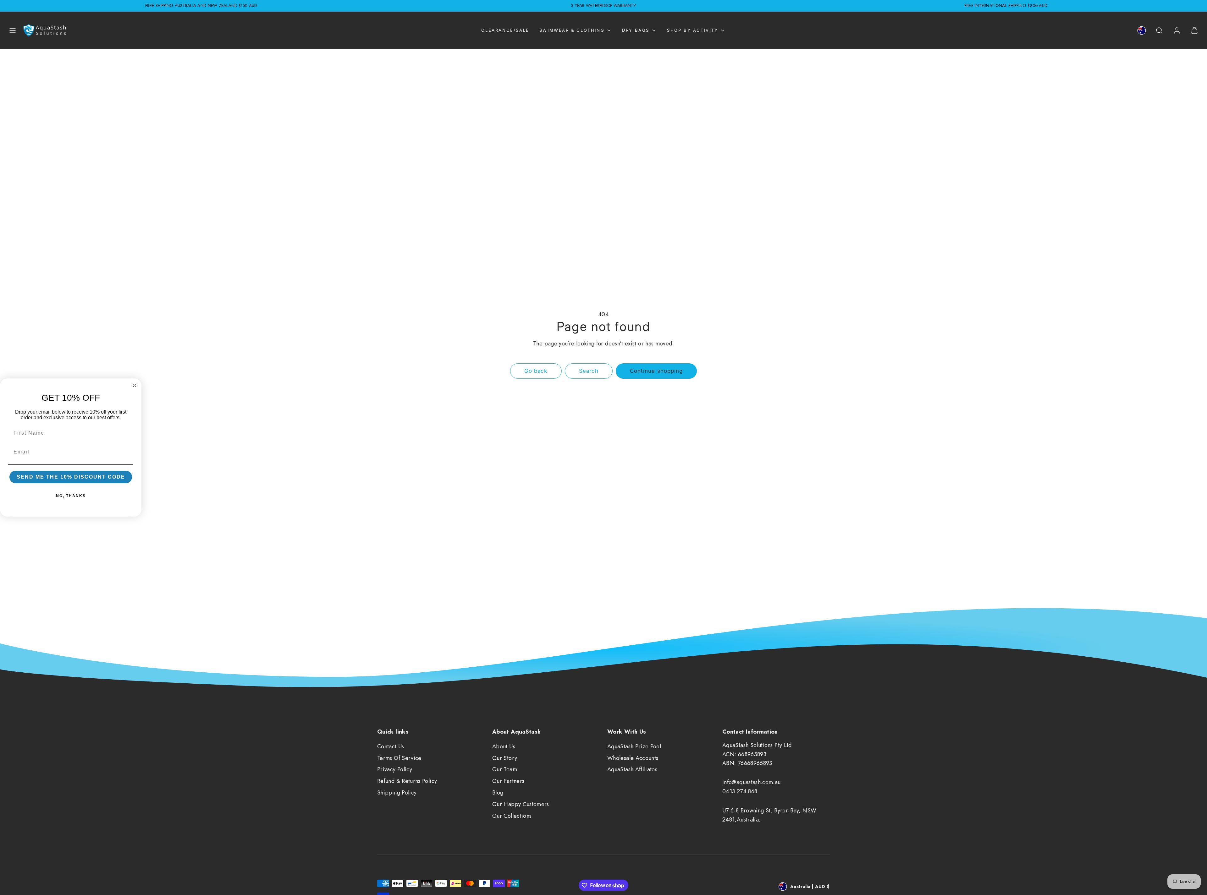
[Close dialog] (134, 385)
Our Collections (512, 816)
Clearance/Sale (505, 30)
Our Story (504, 758)
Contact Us (390, 746)
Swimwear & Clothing (571, 30)
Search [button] (588, 371)
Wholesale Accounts (632, 758)
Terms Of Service (399, 758)
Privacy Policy (394, 769)
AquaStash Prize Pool (634, 746)
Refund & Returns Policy (407, 781)
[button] (12, 30)
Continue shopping (656, 371)
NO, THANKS (71, 496)
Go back (535, 371)
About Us (503, 746)
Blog (497, 793)
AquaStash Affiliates (632, 769)
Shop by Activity (692, 30)
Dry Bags (635, 30)
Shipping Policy (396, 793)
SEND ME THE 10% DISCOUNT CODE (71, 477)
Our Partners (508, 781)
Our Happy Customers (520, 804)
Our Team (504, 769)
